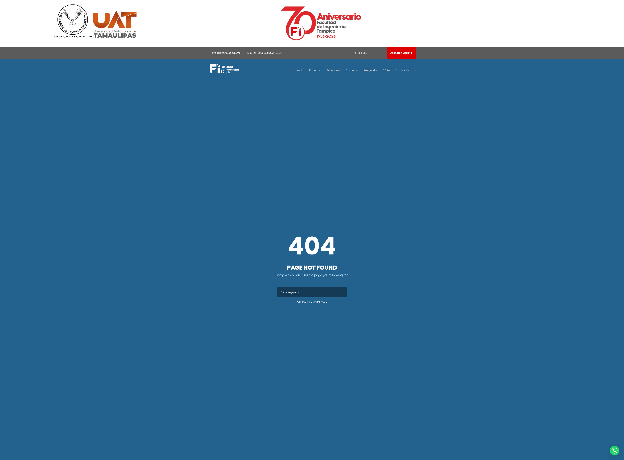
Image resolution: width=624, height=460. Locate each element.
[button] (614, 450)
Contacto (402, 70)
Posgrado (370, 70)
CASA (386, 70)
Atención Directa (401, 53)
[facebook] (373, 53)
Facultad (315, 70)
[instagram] (382, 53)
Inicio (299, 70)
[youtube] (377, 53)
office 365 (361, 53)
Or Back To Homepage (312, 301)
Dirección (333, 70)
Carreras (351, 70)
